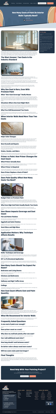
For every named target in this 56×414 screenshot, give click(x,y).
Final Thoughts (42, 51)
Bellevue (49, 393)
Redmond (43, 394)
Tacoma (36, 393)
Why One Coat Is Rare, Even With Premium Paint (46, 36)
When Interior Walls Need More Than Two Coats (46, 37)
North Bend (43, 397)
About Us (35, 3)
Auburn (36, 397)
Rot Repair (28, 394)
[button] (13, 3)
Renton (43, 393)
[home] (6, 3)
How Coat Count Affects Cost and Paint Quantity (46, 47)
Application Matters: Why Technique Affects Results (46, 44)
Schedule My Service (42, 3)
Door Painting (28, 396)
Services (19, 393)
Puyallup (36, 394)
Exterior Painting (29, 393)
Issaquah (49, 397)
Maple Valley (43, 396)
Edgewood (36, 396)
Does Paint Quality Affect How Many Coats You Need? (46, 41)
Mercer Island (49, 396)
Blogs (31, 3)
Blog (18, 396)
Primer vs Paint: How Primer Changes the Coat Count (46, 39)
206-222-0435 (50, 3)
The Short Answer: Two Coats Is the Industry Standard (45, 34)
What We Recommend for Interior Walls (45, 48)
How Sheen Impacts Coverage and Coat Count (46, 43)
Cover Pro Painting (29, 20)
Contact (19, 397)
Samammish (49, 394)
